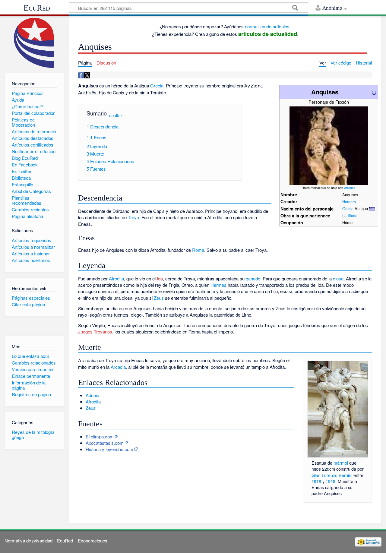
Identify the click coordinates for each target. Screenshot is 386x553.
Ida (160, 278)
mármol (341, 463)
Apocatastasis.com (105, 443)
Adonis (92, 395)
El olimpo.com (100, 436)
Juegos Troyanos (95, 331)
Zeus (159, 298)
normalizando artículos (267, 26)
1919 (330, 481)
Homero (349, 201)
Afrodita (349, 187)
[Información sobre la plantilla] (374, 91)
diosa (338, 278)
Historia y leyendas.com (109, 449)
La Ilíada (349, 215)
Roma (198, 250)
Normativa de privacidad (28, 540)
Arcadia (118, 367)
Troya (133, 217)
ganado (253, 278)
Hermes (218, 285)
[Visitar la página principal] (34, 43)
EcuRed (37, 7)
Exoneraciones (92, 540)
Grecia (347, 208)
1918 (316, 481)
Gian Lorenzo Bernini (332, 475)
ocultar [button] (115, 115)
